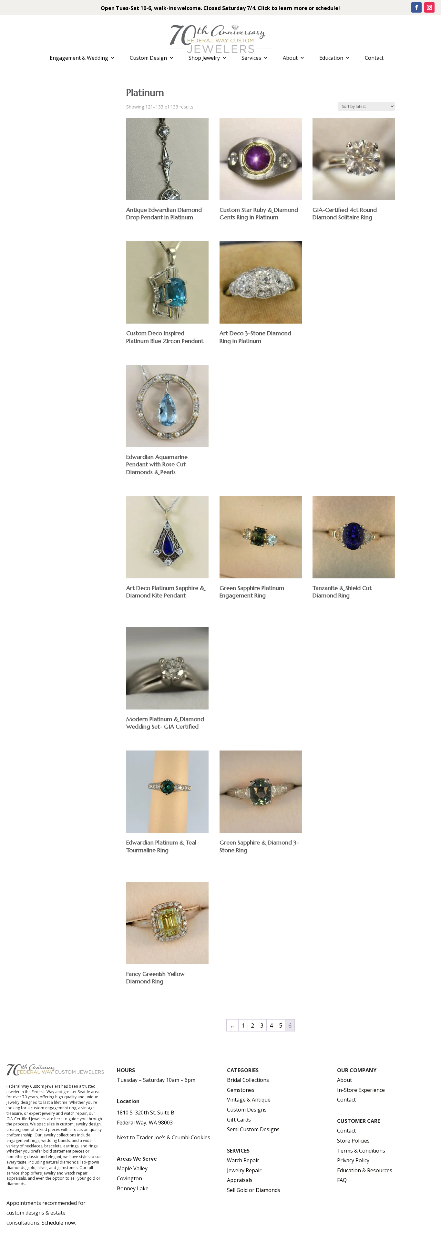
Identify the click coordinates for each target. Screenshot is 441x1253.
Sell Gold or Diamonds (253, 1190)
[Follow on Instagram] (429, 7)
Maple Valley (132, 1168)
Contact (374, 58)
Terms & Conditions (361, 1150)
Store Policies (353, 1140)
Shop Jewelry (204, 58)
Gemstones (240, 1089)
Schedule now (58, 1222)
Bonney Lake (133, 1188)
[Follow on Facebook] (416, 7)
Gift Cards (239, 1119)
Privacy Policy (353, 1160)
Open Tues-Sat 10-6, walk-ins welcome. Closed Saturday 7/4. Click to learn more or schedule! (220, 8)
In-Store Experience (361, 1089)
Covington (129, 1178)
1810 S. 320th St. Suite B (145, 1112)
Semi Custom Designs (253, 1129)
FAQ (342, 1180)
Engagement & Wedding (79, 58)
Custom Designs (247, 1109)
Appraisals (239, 1180)
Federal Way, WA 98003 (145, 1122)
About (290, 58)
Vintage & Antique (249, 1099)
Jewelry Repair (244, 1170)
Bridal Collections (248, 1079)
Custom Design (148, 58)
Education (331, 58)
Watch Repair (243, 1160)
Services (251, 58)
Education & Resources (364, 1170)
